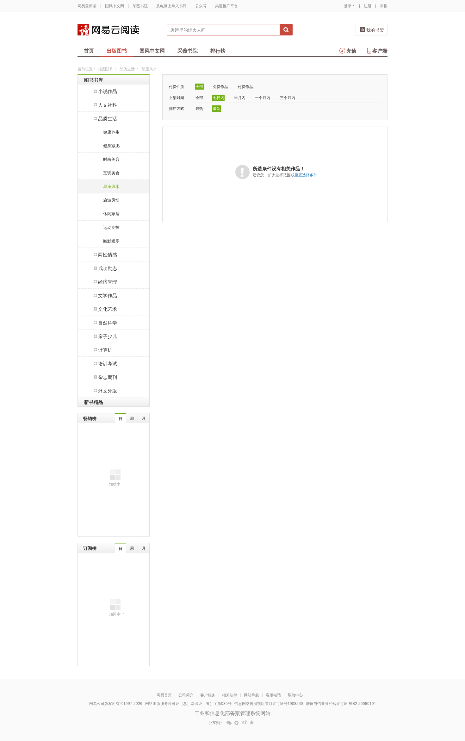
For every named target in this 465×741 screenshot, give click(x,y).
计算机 (105, 349)
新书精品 (93, 402)
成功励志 (107, 268)
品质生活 (127, 68)
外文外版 (107, 390)
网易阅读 (108, 29)
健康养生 (111, 132)
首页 (89, 50)
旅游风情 (111, 200)
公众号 (201, 5)
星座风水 (111, 186)
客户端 (380, 50)
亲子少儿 (107, 336)
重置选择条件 (305, 174)
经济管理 (107, 281)
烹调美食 (111, 173)
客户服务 (207, 694)
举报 (384, 5)
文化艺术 (107, 308)
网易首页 (164, 694)
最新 (216, 108)
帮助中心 (295, 694)
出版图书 (117, 50)
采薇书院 (140, 5)
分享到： (216, 722)
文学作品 (107, 295)
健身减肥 (111, 145)
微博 (244, 722)
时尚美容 (111, 159)
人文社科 (107, 104)
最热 (199, 108)
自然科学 (107, 322)
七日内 (218, 97)
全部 (199, 86)
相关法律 (229, 694)
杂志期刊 (107, 377)
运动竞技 (111, 227)
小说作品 (107, 91)
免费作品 (220, 86)
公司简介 (186, 694)
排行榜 (218, 50)
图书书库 (93, 79)
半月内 (239, 97)
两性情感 (107, 254)
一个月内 (262, 97)
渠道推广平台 (226, 5)
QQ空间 (251, 722)
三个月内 (287, 97)
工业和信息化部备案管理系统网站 (232, 713)
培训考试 (107, 363)
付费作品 (245, 86)
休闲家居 (111, 213)
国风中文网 (114, 5)
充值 (351, 50)
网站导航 (251, 694)
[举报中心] (405, 704)
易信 (236, 722)
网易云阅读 (87, 5)
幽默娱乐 (111, 241)
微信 (229, 722)
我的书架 (375, 30)
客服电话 (273, 694)
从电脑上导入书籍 (171, 5)
